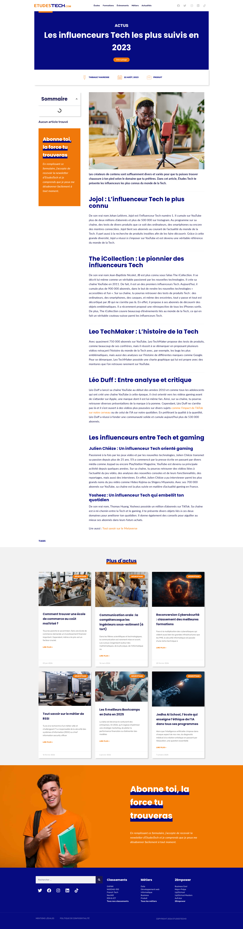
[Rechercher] (99, 880)
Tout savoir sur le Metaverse (119, 528)
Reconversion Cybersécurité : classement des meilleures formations (177, 619)
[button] (77, 99)
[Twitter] (185, 5)
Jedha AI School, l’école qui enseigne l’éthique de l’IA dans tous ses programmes (177, 719)
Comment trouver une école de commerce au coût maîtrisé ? (64, 618)
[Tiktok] (204, 5)
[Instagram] (192, 5)
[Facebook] (178, 5)
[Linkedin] (198, 5)
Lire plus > (48, 647)
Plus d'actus (121, 560)
